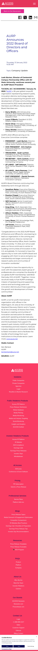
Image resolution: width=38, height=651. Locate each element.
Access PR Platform (18, 404)
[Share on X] (25, 17)
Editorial (18, 630)
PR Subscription (18, 484)
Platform (18, 565)
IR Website (18, 442)
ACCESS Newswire (18, 601)
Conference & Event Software (18, 471)
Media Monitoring (18, 415)
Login (18, 619)
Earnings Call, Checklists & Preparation (18, 526)
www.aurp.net (12, 339)
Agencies (18, 386)
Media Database (18, 410)
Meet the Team (18, 583)
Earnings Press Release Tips (18, 529)
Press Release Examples (18, 547)
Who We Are (18, 580)
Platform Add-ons (18, 502)
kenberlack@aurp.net (10, 352)
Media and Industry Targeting (18, 418)
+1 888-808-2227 (18, 622)
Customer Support (18, 627)
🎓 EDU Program (18, 549)
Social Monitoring (18, 421)
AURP (9, 91)
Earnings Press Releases (18, 451)
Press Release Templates (18, 544)
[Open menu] (34, 3)
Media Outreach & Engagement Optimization (18, 517)
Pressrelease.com (18, 607)
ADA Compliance (18, 445)
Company (18, 568)
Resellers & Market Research (18, 392)
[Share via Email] (35, 17)
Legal (18, 389)
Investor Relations (18, 586)
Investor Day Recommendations (18, 531)
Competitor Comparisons (18, 520)
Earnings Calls (18, 448)
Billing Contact (18, 633)
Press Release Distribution (18, 407)
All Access (18, 469)
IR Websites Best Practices (18, 523)
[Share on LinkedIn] (30, 17)
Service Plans (18, 499)
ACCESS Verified (18, 427)
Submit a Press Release (18, 487)
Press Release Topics (18, 514)
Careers (18, 588)
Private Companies (18, 383)
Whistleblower (18, 456)
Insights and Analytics (18, 424)
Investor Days (18, 453)
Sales (18, 625)
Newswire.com (18, 604)
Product (18, 562)
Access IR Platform (18, 439)
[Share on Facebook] (19, 17)
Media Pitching (18, 413)
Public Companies (18, 380)
